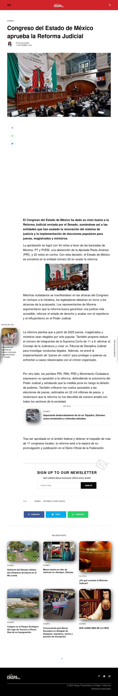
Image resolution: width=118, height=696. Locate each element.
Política (82, 576)
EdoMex (10, 21)
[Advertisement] (66, 198)
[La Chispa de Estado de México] (59, 5)
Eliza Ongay (24, 43)
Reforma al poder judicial (54, 501)
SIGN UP (88, 485)
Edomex (37, 501)
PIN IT (68, 277)
